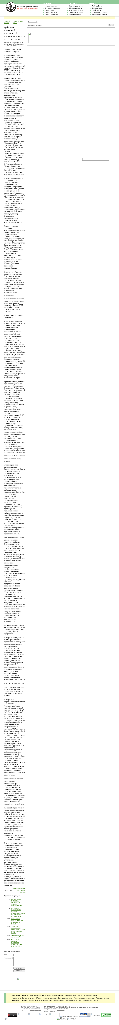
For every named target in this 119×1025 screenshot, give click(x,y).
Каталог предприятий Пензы (31, 998)
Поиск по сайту (33, 22)
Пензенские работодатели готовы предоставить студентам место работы (18, 929)
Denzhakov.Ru (60, 1010)
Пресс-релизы (77, 995)
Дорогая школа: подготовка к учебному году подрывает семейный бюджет (17, 902)
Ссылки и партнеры (49, 1011)
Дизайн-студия (97, 10)
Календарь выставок (76, 10)
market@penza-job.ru (35, 1010)
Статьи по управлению (52, 8)
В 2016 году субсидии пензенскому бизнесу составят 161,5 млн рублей (17, 943)
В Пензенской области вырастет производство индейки (17, 921)
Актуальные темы (51, 6)
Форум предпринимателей (43, 1000)
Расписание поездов (76, 12)
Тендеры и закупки (75, 14)
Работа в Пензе (97, 6)
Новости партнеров (51, 14)
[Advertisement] (38, 57)
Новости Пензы (50, 10)
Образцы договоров (75, 8)
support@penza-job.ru (36, 1007)
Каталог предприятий (76, 6)
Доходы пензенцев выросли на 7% (17, 936)
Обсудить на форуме (21, 891)
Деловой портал (7, 22)
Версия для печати (18, 889)
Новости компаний (51, 12)
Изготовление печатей (99, 14)
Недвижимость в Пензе (99, 12)
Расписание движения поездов (84, 998)
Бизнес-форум (97, 8)
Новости (25, 995)
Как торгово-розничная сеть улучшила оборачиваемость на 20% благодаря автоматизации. (18, 912)
